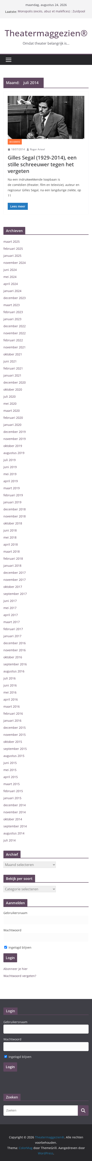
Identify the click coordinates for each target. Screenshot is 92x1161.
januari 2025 (12, 256)
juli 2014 (9, 840)
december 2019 (14, 432)
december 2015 (14, 728)
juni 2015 (10, 763)
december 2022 (14, 326)
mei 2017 (9, 608)
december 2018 (14, 509)
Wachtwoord (12, 930)
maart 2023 (11, 305)
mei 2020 (9, 404)
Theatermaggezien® (46, 33)
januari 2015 (12, 798)
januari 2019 (12, 502)
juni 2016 (10, 685)
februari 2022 (13, 340)
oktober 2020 (12, 389)
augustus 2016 (13, 671)
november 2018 (14, 516)
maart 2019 (11, 488)
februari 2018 (13, 558)
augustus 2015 (13, 756)
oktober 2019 (12, 446)
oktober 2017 (12, 587)
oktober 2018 (12, 523)
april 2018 (10, 544)
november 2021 (14, 347)
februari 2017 (13, 629)
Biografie (14, 141)
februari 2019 (13, 495)
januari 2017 (12, 636)
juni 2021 (10, 361)
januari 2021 (12, 375)
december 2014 (14, 805)
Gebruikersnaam (15, 913)
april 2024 (10, 284)
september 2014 (15, 826)
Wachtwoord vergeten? (19, 976)
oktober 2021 (12, 354)
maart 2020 (11, 411)
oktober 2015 (12, 742)
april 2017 (10, 615)
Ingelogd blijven (19, 947)
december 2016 (14, 643)
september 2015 (15, 749)
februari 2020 (13, 418)
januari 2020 (12, 425)
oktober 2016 (12, 657)
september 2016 (15, 664)
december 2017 (14, 573)
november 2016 (14, 650)
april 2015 (10, 777)
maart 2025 (11, 242)
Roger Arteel (37, 149)
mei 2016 (9, 692)
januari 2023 (12, 319)
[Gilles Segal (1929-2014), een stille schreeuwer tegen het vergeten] (46, 117)
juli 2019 (9, 460)
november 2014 (14, 812)
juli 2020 (9, 396)
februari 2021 (13, 368)
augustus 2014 (13, 833)
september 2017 (15, 594)
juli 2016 (9, 678)
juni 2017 (10, 601)
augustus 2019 (13, 453)
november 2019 (14, 439)
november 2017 (14, 580)
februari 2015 (13, 791)
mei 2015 (9, 770)
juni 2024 (10, 270)
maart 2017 (11, 622)
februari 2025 (13, 249)
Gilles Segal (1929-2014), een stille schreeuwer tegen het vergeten (42, 164)
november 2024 (14, 263)
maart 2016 (11, 706)
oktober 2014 (12, 819)
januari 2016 (12, 721)
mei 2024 (9, 277)
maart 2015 (11, 784)
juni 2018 (10, 530)
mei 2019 (9, 474)
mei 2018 (9, 537)
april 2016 (10, 699)
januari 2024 (12, 291)
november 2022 (14, 333)
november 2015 (14, 735)
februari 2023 (13, 312)
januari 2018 (12, 566)
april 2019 (10, 481)
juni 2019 (10, 467)
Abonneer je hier (15, 969)
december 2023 (14, 298)
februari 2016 (13, 713)
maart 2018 (11, 551)
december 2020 (14, 382)
